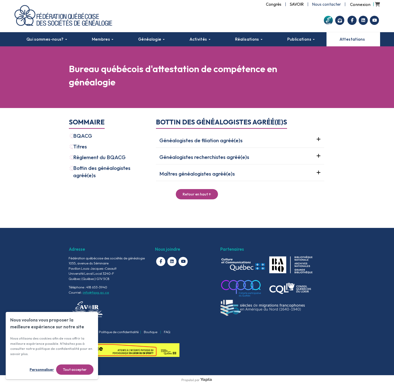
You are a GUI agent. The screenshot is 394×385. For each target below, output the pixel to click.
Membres (101, 39)
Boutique (150, 332)
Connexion (360, 4)
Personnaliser (42, 369)
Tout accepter (75, 369)
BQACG (82, 135)
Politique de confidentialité (119, 332)
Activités (198, 39)
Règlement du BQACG (99, 157)
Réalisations (247, 39)
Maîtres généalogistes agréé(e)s (197, 173)
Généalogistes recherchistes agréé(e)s (204, 157)
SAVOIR (297, 4)
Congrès (273, 4)
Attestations (352, 39)
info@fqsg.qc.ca (96, 292)
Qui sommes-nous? (45, 39)
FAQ (167, 332)
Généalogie (149, 39)
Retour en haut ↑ (197, 194)
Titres (80, 146)
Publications (299, 39)
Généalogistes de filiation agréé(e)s (201, 140)
